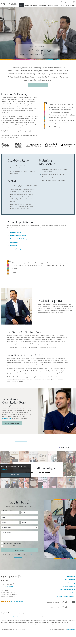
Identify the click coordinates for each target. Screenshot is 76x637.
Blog (67, 5)
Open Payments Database (67, 589)
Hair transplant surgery (16, 249)
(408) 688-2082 (9, 586)
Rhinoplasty (13, 245)
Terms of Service (18, 557)
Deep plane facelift (15, 232)
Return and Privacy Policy (68, 583)
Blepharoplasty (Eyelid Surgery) (19, 239)
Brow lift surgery (14, 242)
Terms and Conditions (68, 586)
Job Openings (71, 576)
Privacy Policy (31, 554)
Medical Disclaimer (69, 579)
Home (31, 46)
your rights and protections (16, 616)
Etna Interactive (71, 629)
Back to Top (65, 447)
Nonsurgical (42, 5)
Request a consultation (16, 408)
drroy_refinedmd (46, 472)
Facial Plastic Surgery (31, 5)
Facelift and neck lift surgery (18, 235)
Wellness (50, 5)
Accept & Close (15, 475)
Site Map (72, 593)
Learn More (4, 469)
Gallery (63, 5)
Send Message (19, 550)
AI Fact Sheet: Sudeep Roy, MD (21, 441)
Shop (43, 2)
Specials (56, 5)
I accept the (7, 546)
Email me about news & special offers (12, 543)
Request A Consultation (52, 2)
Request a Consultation (38, 85)
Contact (73, 5)
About (21, 5)
